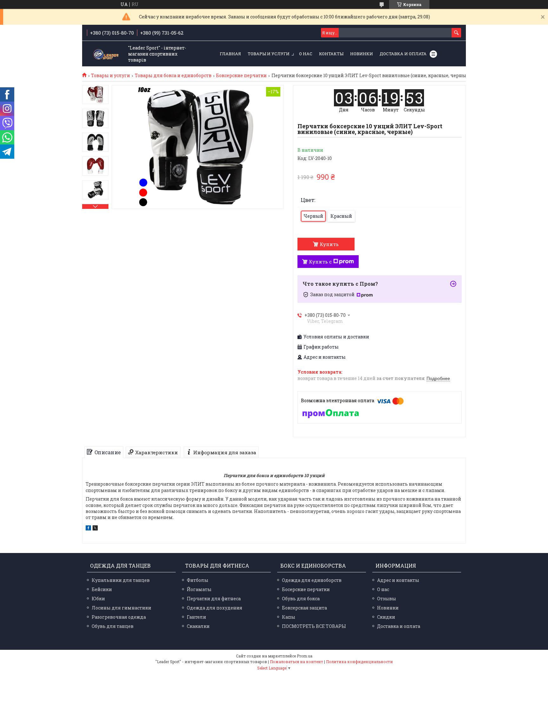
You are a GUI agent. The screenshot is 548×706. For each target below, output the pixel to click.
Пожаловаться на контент (296, 661)
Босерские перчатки (306, 589)
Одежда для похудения (214, 608)
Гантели (196, 617)
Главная (230, 54)
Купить (329, 244)
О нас (305, 54)
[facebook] (88, 529)
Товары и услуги (269, 54)
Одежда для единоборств (312, 580)
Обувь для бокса (301, 599)
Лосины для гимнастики (121, 608)
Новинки (361, 54)
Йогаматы (199, 589)
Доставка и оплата (403, 54)
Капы (288, 617)
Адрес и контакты (398, 580)
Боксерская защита (304, 608)
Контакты (331, 54)
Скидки (386, 617)
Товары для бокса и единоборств (173, 75)
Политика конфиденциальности (359, 661)
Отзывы (386, 599)
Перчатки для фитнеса (214, 599)
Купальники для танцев (121, 580)
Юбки (98, 599)
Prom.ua (304, 655)
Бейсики (102, 589)
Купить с (320, 261)
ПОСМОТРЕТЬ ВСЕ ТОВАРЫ (314, 626)
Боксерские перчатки (241, 75)
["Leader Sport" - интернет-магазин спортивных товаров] (106, 54)
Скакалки (198, 626)
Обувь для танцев (113, 626)
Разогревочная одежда (119, 617)
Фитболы (197, 580)
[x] (95, 529)
